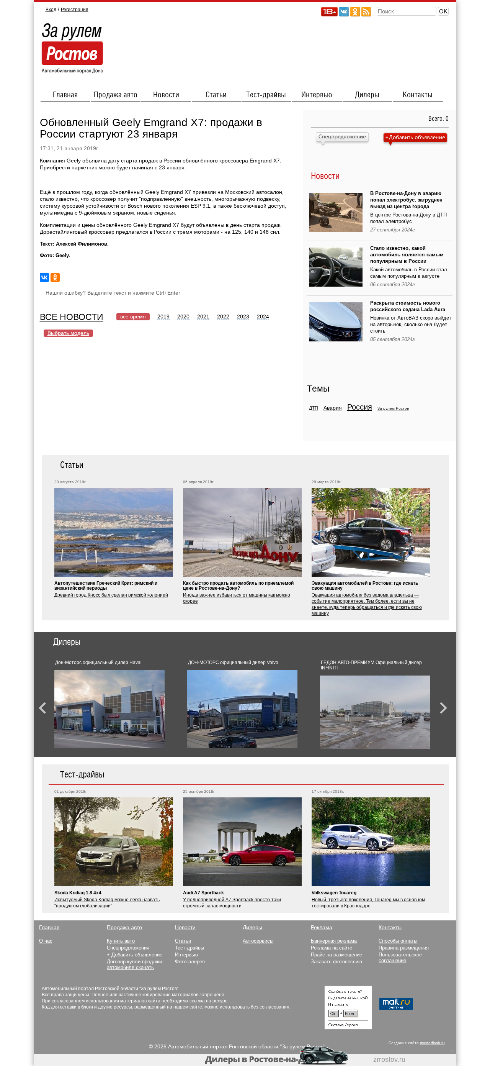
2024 (263, 316)
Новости (166, 95)
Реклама (321, 927)
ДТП (313, 408)
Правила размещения (404, 948)
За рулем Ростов (393, 408)
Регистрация (74, 9)
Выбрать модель (68, 333)
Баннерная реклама (334, 941)
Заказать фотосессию (336, 961)
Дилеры (367, 95)
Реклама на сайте (331, 948)
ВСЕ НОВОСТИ (71, 317)
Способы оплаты (398, 941)
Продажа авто (115, 95)
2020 (183, 316)
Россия (359, 407)
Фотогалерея (190, 961)
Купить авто (121, 941)
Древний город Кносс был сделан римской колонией (111, 595)
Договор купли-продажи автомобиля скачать (134, 964)
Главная (65, 95)
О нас (45, 941)
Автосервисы (258, 941)
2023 (243, 316)
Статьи (216, 95)
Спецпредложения (128, 948)
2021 (203, 316)
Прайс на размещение (336, 955)
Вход (51, 9)
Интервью (316, 95)
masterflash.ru (432, 1043)
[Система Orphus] (348, 1028)
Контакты (418, 95)
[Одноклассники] (55, 277)
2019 (163, 316)
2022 (223, 316)
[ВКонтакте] (44, 277)
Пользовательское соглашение (400, 957)
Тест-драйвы (266, 95)
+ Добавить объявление (134, 955)
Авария (332, 408)
